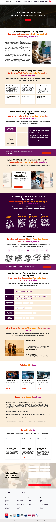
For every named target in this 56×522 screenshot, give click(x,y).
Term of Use (7, 520)
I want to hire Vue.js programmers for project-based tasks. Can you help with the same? (26, 421)
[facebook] (8, 492)
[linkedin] (5, 492)
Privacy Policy (13, 520)
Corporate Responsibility (44, 504)
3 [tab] (29, 190)
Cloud (6, 501)
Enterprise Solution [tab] (22, 139)
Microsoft (30, 501)
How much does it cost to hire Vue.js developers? (17, 411)
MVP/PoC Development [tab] (10, 139)
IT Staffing (18, 501)
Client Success (36, 1)
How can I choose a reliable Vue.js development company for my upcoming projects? (25, 414)
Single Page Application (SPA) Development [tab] (10, 129)
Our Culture (42, 507)
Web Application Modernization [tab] (22, 143)
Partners (42, 1)
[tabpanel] (28, 180)
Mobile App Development (21, 504)
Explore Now (8, 388)
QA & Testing (19, 507)
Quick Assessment (46, 267)
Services (24, 1)
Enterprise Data (7, 507)
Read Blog (23, 457)
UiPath (29, 505)
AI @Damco (18, 1)
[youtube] (9, 492)
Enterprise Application (8, 505)
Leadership (42, 505)
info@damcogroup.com (25, 494)
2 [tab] (28, 190)
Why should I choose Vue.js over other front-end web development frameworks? (24, 402)
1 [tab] (26, 190)
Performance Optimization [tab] (22, 134)
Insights (41, 508)
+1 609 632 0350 (24, 492)
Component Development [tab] (10, 134)
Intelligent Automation (20, 500)
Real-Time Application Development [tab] (22, 129)
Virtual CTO (18, 508)
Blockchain (7, 500)
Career (41, 501)
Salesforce (30, 504)
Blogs (41, 500)
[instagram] (11, 492)
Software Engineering (20, 505)
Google (29, 500)
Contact (46, 1)
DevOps (6, 504)
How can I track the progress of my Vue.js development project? (20, 417)
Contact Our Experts (46, 152)
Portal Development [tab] (10, 143)
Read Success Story (18, 187)
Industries (30, 1)
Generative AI (7, 508)
